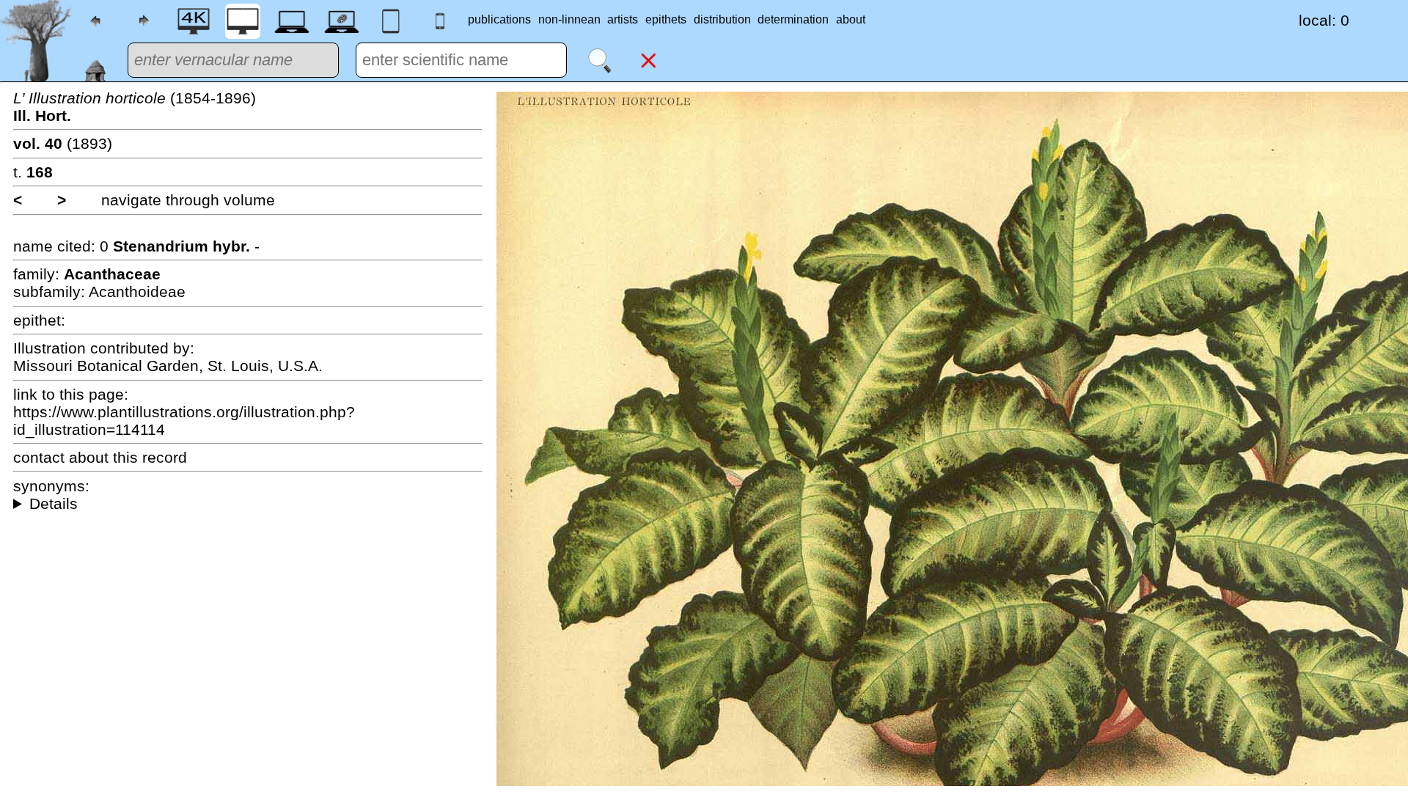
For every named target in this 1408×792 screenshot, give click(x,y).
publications (499, 19)
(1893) (62, 143)
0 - (180, 246)
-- (248, 504)
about (850, 19)
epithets (665, 19)
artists (622, 19)
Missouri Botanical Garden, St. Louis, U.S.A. (168, 365)
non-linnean (569, 19)
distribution (722, 19)
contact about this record (100, 457)
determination (793, 19)
